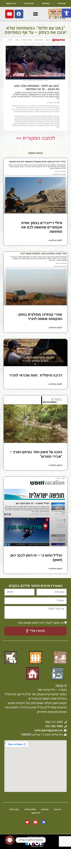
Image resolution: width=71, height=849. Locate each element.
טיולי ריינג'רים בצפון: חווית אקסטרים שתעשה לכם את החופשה (41, 227)
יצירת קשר (11, 3)
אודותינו (61, 3)
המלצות (46, 3)
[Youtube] (9, 14)
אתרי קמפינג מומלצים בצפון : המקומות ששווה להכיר (39, 317)
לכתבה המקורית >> (35, 138)
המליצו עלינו (30, 809)
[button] (66, 13)
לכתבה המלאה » (55, 240)
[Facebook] (19, 14)
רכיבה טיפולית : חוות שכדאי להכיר (35, 375)
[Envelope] (35, 822)
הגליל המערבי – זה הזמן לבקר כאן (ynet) (36, 557)
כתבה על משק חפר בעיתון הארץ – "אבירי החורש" (36, 454)
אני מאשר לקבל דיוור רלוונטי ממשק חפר (41, 623)
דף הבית (58, 809)
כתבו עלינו (29, 3)
